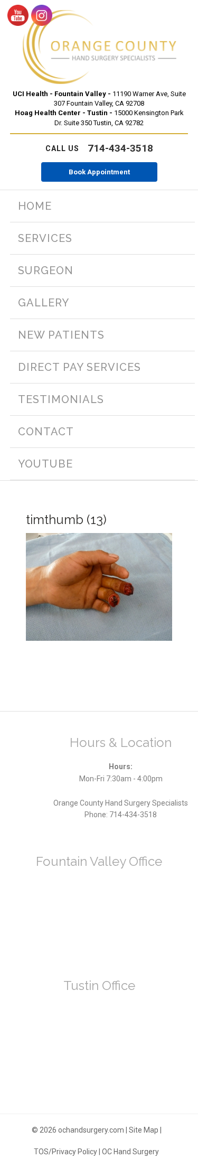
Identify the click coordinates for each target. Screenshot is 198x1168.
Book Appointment (99, 172)
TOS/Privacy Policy (65, 1151)
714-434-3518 (99, 148)
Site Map (143, 1130)
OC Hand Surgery (130, 1151)
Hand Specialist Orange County (99, 47)
